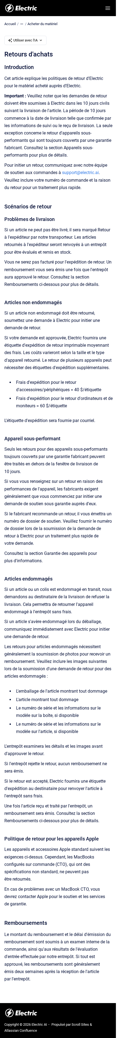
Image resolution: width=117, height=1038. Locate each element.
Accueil (10, 24)
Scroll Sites (80, 1024)
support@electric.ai (80, 172)
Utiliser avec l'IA (25, 40)
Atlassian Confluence (20, 1030)
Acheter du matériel (42, 24)
